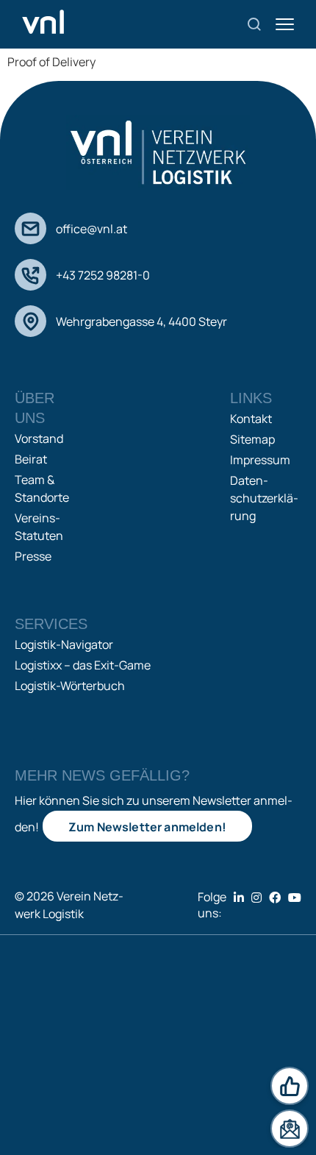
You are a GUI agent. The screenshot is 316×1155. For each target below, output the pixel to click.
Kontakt (251, 419)
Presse (33, 556)
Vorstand (39, 438)
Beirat (31, 459)
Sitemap (252, 439)
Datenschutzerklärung (264, 498)
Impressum (260, 460)
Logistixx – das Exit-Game (83, 665)
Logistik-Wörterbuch (70, 686)
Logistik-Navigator (64, 644)
